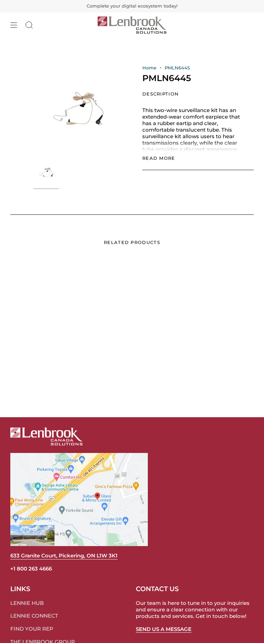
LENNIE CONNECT (34, 615)
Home (149, 67)
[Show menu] (14, 25)
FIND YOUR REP (31, 628)
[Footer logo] (46, 436)
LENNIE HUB (27, 603)
